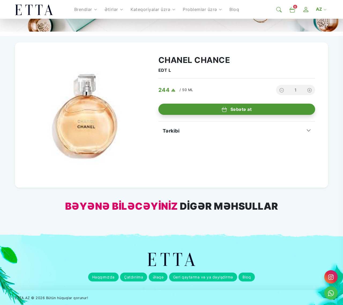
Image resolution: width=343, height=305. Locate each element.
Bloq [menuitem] (234, 9)
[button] (85, 9)
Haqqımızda (103, 277)
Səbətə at (240, 109)
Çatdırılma (133, 277)
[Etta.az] (34, 9)
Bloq (247, 277)
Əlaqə (158, 277)
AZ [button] (320, 9)
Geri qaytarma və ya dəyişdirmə (203, 277)
